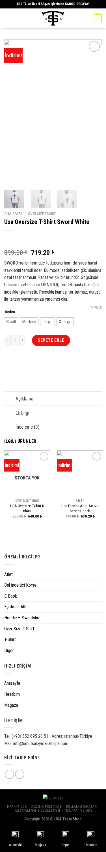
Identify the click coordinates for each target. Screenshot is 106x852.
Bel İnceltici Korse (20, 585)
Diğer (9, 650)
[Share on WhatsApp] (9, 363)
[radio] (11, 322)
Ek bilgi (22, 413)
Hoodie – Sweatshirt (22, 617)
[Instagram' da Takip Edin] (9, 774)
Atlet (8, 574)
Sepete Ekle (51, 340)
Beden (10, 312)
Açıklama (24, 399)
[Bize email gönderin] (19, 774)
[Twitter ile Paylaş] (29, 363)
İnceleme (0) (28, 427)
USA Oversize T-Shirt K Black (27, 508)
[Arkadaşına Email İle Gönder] (40, 363)
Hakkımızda (17, 807)
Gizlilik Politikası (46, 807)
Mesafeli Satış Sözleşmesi (37, 811)
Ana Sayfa (13, 213)
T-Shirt (10, 639)
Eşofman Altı (15, 606)
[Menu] (7, 18)
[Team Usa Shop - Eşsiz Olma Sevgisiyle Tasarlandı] (53, 18)
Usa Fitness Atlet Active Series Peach (79, 508)
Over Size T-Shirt (42, 213)
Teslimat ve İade (78, 811)
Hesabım (12, 694)
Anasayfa (12, 683)
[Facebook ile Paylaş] (19, 363)
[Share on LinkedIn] (60, 363)
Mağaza (11, 705)
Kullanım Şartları (82, 807)
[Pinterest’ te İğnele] (50, 363)
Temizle (96, 307)
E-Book (10, 596)
